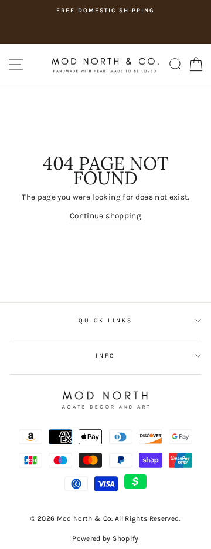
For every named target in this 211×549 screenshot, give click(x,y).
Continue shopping (105, 215)
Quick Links (105, 320)
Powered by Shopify (105, 538)
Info (105, 355)
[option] (105, 10)
